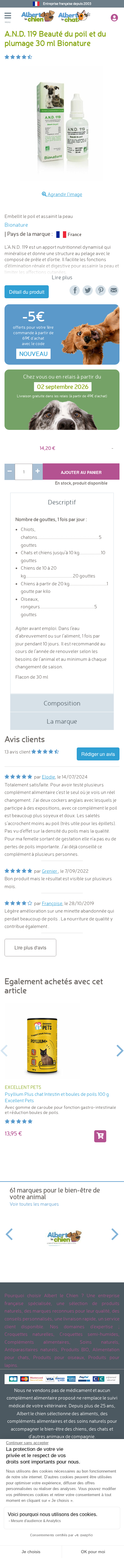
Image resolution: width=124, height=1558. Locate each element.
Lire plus (62, 277)
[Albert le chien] (62, 1238)
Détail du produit (26, 291)
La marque (62, 721)
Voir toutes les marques (34, 1204)
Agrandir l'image (64, 194)
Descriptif (62, 502)
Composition (62, 703)
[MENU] (13, 16)
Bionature (16, 225)
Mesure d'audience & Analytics (36, 1521)
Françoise (52, 903)
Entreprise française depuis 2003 (67, 4)
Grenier (50, 871)
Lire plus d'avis (30, 947)
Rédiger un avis (98, 753)
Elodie (48, 777)
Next (120, 1050)
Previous (4, 1050)
